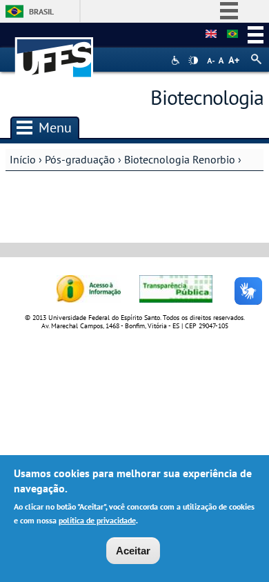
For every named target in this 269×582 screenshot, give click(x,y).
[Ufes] (54, 50)
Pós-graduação (80, 159)
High (193, 61)
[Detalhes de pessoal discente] (211, 34)
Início (23, 159)
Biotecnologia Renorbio (179, 159)
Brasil (41, 11)
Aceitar (133, 550)
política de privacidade (97, 520)
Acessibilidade (177, 60)
